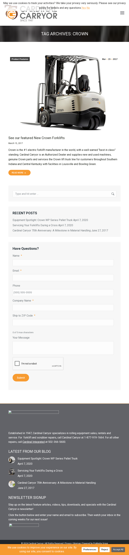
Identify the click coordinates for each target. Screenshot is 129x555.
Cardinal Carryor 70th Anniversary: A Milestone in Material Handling (52, 230)
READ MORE (17, 173)
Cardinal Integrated (34, 441)
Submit (21, 377)
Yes (83, 7)
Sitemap (77, 543)
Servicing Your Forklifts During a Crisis (35, 225)
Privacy (68, 543)
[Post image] (11, 459)
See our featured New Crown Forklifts (36, 138)
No (88, 7)
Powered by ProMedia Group (95, 543)
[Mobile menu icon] (122, 13)
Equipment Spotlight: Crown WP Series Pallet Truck (43, 220)
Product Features (20, 59)
